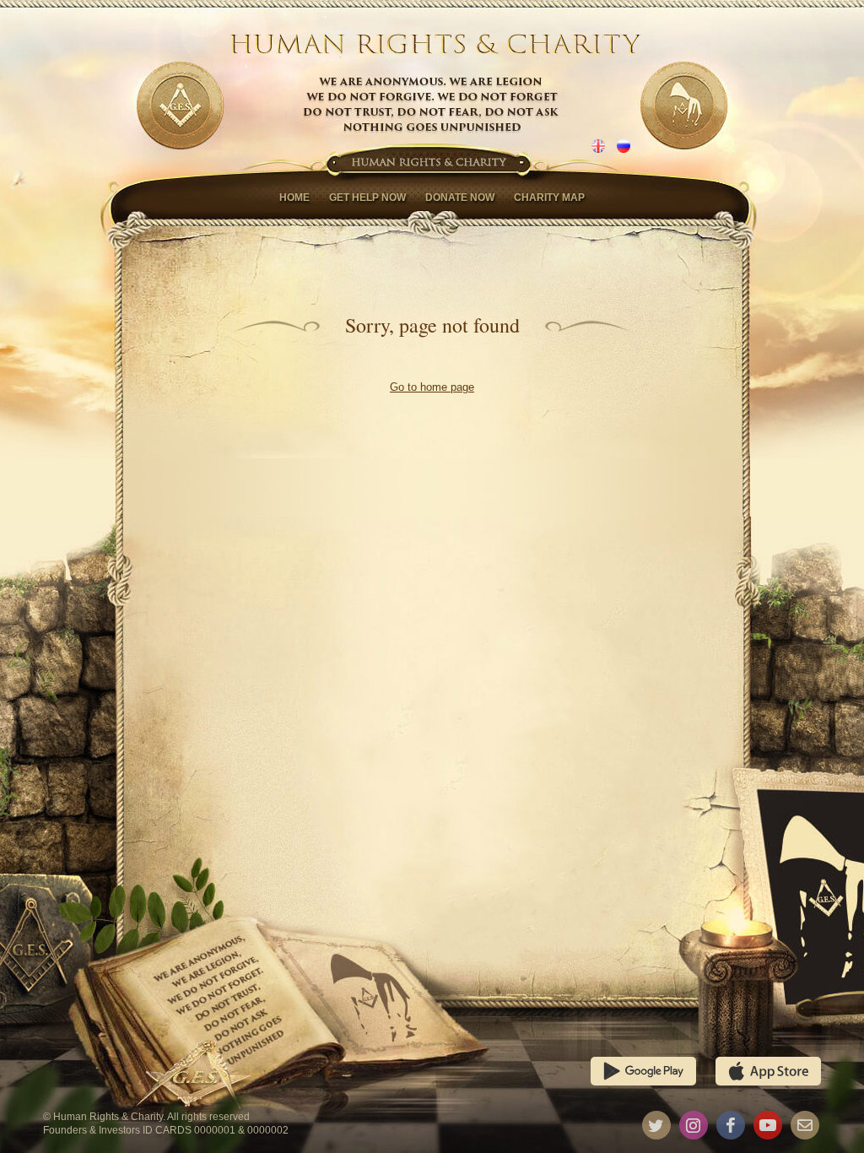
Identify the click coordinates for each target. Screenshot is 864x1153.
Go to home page (432, 387)
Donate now (459, 197)
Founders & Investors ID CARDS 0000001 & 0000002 (166, 1130)
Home (294, 197)
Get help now (367, 197)
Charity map (549, 197)
